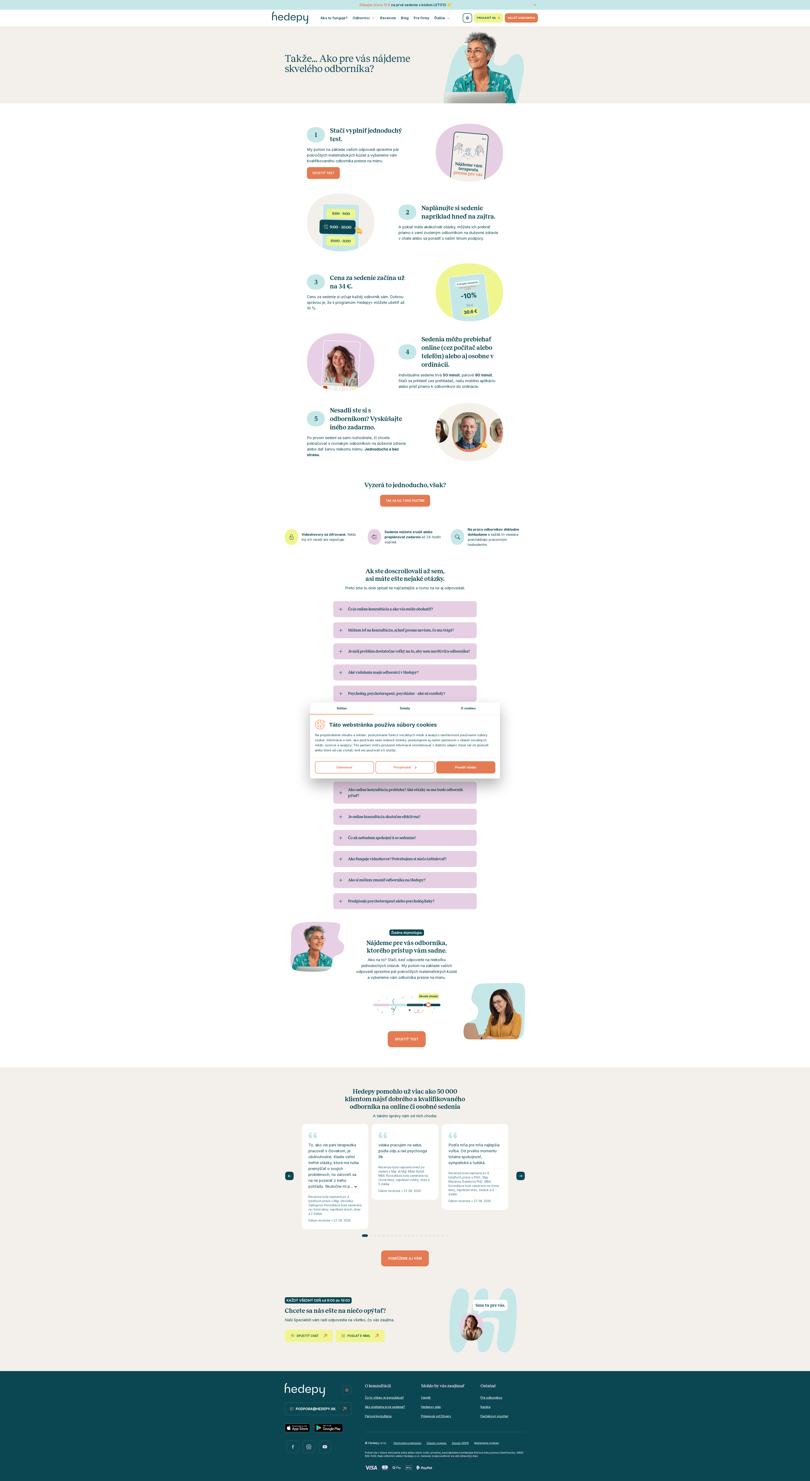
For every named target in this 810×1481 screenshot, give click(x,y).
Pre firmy (421, 18)
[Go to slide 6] (387, 1235)
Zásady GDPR (460, 1443)
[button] (406, 1005)
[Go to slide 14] (421, 1235)
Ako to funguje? (334, 18)
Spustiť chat (308, 1336)
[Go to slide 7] (392, 1235)
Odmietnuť (344, 767)
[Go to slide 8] (396, 1235)
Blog (405, 18)
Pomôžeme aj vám (405, 1258)
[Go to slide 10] (404, 1235)
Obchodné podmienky (407, 1443)
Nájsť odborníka (521, 17)
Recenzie (388, 18)
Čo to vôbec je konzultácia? (384, 1397)
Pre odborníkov (491, 1397)
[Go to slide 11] (409, 1235)
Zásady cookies (437, 1443)
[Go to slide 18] (438, 1235)
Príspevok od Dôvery (436, 1416)
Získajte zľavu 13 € (374, 5)
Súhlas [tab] (342, 708)
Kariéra (485, 1407)
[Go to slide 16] (430, 1235)
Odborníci (361, 18)
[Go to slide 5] (383, 1235)
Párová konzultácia (378, 1416)
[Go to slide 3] (375, 1235)
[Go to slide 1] (365, 1235)
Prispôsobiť (402, 767)
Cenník (426, 1397)
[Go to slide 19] (442, 1235)
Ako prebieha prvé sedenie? (385, 1407)
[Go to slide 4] (379, 1235)
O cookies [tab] (468, 708)
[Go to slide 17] (434, 1235)
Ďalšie (440, 18)
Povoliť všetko (465, 767)
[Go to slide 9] (400, 1235)
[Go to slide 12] (413, 1235)
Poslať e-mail (358, 1336)
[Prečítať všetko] (355, 1186)
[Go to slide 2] (371, 1235)
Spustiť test (323, 173)
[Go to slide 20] (447, 1235)
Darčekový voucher (494, 1416)
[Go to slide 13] (417, 1235)
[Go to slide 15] (425, 1235)
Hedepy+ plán (431, 1407)
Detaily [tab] (405, 708)
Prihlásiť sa (486, 17)
